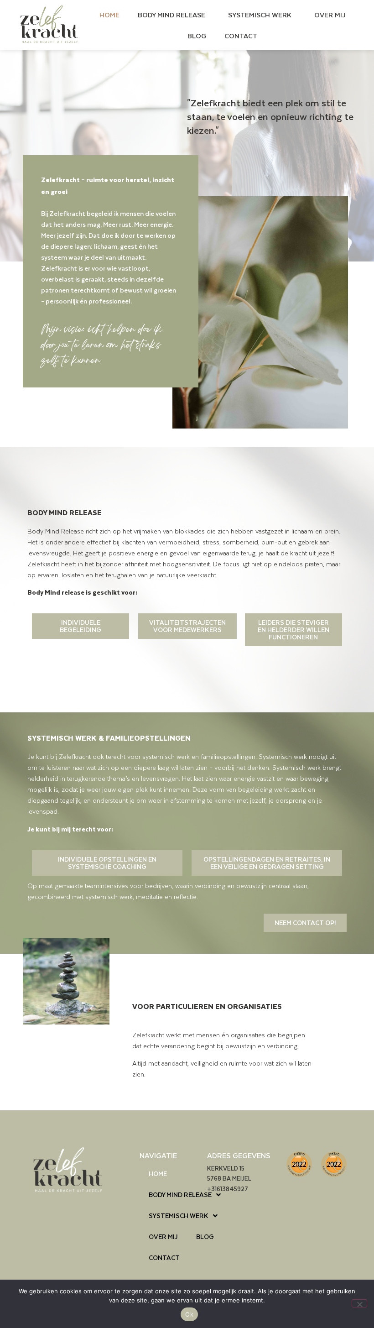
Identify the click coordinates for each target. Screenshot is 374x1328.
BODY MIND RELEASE (171, 14)
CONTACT (240, 35)
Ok (189, 1314)
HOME (109, 14)
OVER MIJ (330, 14)
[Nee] (359, 1303)
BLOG (196, 35)
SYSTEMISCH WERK (259, 14)
